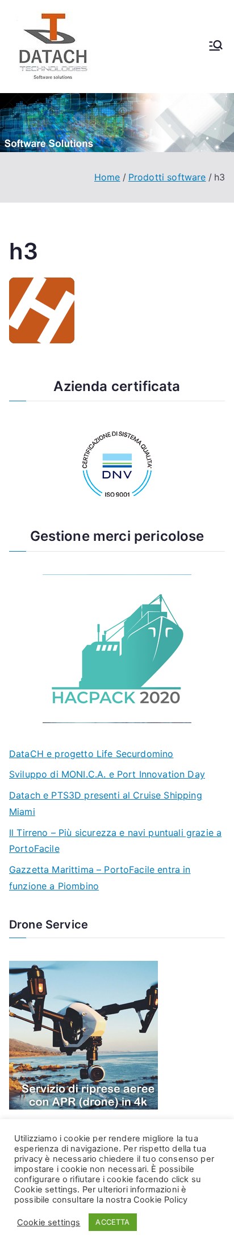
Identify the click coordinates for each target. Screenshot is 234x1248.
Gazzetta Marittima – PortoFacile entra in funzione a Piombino (100, 878)
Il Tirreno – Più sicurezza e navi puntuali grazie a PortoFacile (115, 841)
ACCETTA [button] (112, 1221)
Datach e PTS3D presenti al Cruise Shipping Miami (105, 803)
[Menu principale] (216, 46)
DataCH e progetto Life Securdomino (91, 753)
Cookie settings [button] (48, 1222)
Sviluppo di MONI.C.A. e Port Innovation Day (107, 774)
